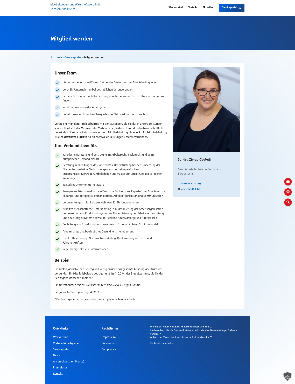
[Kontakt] (288, 182)
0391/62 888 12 (190, 189)
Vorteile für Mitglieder (66, 343)
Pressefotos (60, 367)
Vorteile (192, 7)
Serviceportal (73, 57)
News (56, 355)
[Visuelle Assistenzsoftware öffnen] (288, 192)
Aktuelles (208, 7)
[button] (231, 8)
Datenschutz (109, 343)
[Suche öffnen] (288, 202)
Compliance (109, 349)
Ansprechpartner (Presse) (68, 361)
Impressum (109, 337)
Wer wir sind (175, 7)
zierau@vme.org (191, 183)
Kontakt (58, 374)
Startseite (56, 57)
